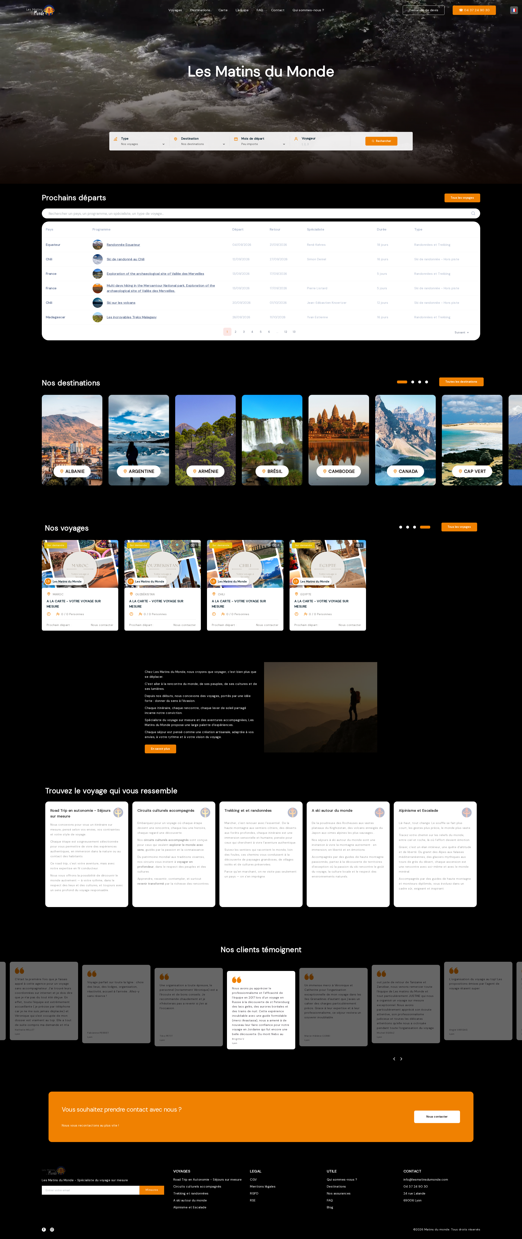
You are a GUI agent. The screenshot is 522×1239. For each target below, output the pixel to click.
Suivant (460, 332)
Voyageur (309, 138)
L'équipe (242, 10)
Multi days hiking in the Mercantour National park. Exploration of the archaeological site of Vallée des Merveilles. (161, 288)
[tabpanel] (72, 440)
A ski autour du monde (190, 1200)
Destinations (200, 10)
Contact (278, 10)
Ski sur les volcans (121, 303)
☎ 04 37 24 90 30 (474, 10)
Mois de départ (252, 139)
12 (285, 332)
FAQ (260, 10)
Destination (190, 139)
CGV (253, 1180)
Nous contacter (437, 1116)
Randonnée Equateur (123, 245)
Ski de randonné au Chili (126, 259)
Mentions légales (262, 1186)
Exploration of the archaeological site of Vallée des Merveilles (155, 274)
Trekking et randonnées (191, 1193)
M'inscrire (152, 1190)
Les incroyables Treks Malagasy (132, 317)
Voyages (175, 10)
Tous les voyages (462, 197)
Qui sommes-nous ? (308, 10)
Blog (330, 1207)
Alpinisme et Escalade (190, 1207)
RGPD (254, 1193)
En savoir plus (160, 748)
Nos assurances (339, 1193)
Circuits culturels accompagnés (197, 1186)
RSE (253, 1200)
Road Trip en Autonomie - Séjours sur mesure (207, 1180)
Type (125, 139)
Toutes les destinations (461, 381)
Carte (223, 10)
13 (294, 332)
